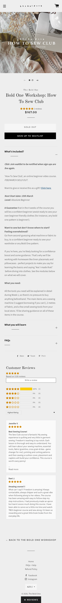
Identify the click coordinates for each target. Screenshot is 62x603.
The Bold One (35, 593)
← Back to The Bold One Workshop (31, 540)
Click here (46, 188)
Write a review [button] (31, 380)
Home (31, 561)
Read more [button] (13, 469)
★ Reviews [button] (31, 599)
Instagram (32, 579)
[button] (27, 108)
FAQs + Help (31, 565)
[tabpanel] (31, 42)
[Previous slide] (24, 80)
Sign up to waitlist (30, 136)
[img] (31, 426)
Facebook (32, 575)
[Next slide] (37, 80)
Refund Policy (31, 569)
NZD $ (29, 586)
